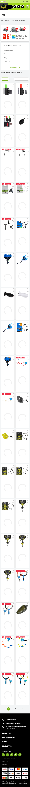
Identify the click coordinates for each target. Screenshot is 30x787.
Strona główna (5, 20)
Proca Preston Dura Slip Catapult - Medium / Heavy (7, 690)
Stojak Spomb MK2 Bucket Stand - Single (21, 167)
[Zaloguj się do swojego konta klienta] (22, 7)
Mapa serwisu (6, 765)
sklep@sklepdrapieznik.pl (13, 723)
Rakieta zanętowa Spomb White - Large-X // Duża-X (21, 306)
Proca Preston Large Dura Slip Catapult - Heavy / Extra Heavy (22, 587)
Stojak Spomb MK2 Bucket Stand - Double (7, 166)
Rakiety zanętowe (8, 50)
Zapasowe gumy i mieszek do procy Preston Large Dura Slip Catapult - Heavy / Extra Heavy (22, 376)
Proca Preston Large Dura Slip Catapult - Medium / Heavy (7, 620)
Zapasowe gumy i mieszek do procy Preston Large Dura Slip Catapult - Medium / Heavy (7, 413)
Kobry (5, 58)
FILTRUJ (5, 79)
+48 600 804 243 (11, 719)
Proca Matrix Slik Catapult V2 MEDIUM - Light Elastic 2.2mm (8, 587)
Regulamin (5, 762)
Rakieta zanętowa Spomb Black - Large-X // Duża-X (7, 306)
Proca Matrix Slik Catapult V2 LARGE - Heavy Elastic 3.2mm (7, 554)
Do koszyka (9, 111)
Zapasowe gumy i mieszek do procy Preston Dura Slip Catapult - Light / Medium (21, 656)
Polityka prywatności (8, 759)
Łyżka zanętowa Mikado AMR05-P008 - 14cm (22, 620)
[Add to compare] (13, 86)
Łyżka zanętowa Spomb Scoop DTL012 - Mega (22, 133)
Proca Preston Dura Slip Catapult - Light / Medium (22, 690)
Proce (5, 54)
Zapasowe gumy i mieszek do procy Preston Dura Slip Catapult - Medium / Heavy (7, 656)
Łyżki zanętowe (8, 61)
